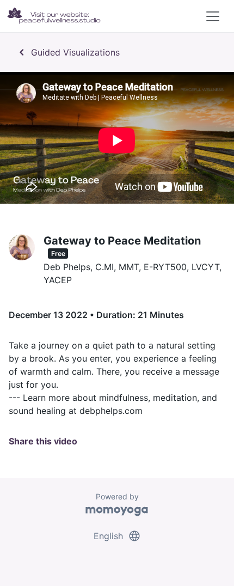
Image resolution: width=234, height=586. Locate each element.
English (117, 535)
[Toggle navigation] (212, 16)
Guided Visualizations (67, 52)
